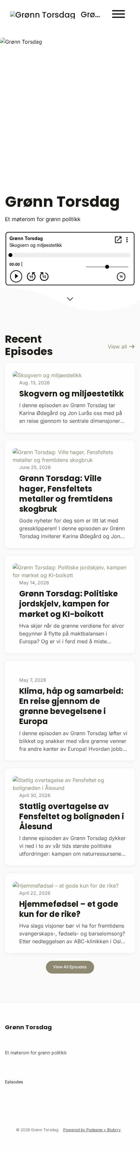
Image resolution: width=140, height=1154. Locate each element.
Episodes (14, 1081)
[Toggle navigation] (118, 15)
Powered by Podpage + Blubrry (92, 1129)
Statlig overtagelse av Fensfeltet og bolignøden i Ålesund (71, 816)
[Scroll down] (70, 299)
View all (118, 346)
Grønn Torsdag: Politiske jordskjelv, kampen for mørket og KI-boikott (68, 603)
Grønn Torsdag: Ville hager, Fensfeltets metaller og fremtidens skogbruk (66, 493)
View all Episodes (70, 966)
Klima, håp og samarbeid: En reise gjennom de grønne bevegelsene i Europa (71, 706)
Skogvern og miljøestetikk (71, 393)
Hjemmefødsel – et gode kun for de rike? (68, 909)
